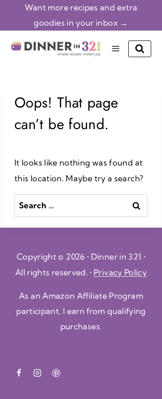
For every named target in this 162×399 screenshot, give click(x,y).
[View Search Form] (139, 48)
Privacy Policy (120, 272)
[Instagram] (37, 373)
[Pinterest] (56, 373)
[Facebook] (19, 373)
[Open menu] (115, 49)
